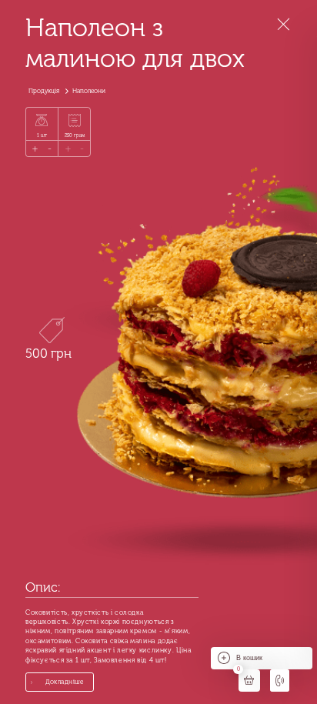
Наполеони (88, 91)
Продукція (43, 91)
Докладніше (64, 682)
